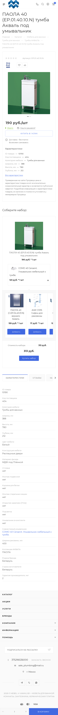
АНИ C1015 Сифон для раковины (37, 313)
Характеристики (15, 378)
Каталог (7, 594)
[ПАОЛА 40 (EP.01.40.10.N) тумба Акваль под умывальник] (29, 93)
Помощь (7, 637)
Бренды (7, 616)
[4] (13, 58)
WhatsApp (36, 683)
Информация (10, 630)
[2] (8, 58)
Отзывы (37, 378)
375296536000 (20, 660)
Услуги (6, 609)
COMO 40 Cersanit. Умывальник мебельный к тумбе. (27, 271)
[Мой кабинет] (48, 4)
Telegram (22, 683)
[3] (11, 58)
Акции (6, 601)
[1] (6, 58)
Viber (29, 683)
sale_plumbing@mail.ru (31, 665)
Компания (8, 623)
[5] (15, 58)
